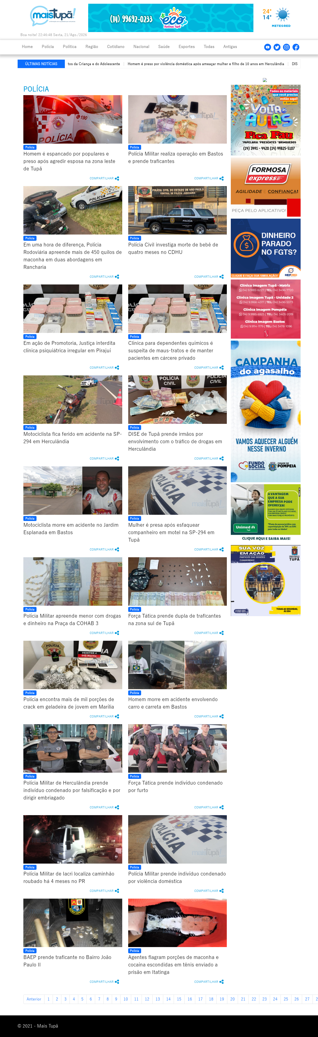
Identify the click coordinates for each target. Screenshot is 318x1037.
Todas (209, 46)
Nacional (141, 46)
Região (91, 46)
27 (307, 999)
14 (168, 999)
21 (243, 999)
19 (222, 999)
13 (158, 999)
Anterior (34, 999)
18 (211, 999)
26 (296, 999)
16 (190, 999)
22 (254, 999)
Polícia (48, 46)
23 (264, 999)
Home (27, 46)
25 (286, 999)
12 (147, 999)
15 (179, 999)
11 (136, 999)
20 (232, 999)
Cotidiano (115, 46)
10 (125, 999)
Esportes (187, 46)
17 (200, 999)
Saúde (164, 46)
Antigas (230, 46)
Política (70, 46)
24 (275, 999)
